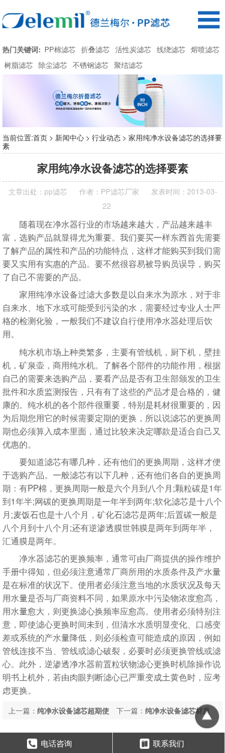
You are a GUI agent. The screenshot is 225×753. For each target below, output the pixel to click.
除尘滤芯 (52, 64)
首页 (40, 137)
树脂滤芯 (18, 64)
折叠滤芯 (95, 49)
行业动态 (106, 137)
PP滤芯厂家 (120, 191)
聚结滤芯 (128, 64)
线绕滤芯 (171, 49)
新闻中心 (69, 137)
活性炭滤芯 (133, 49)
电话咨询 (56, 743)
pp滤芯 (55, 191)
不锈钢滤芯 (91, 64)
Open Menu (208, 19)
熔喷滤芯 (205, 49)
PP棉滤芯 (60, 49)
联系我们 (168, 743)
